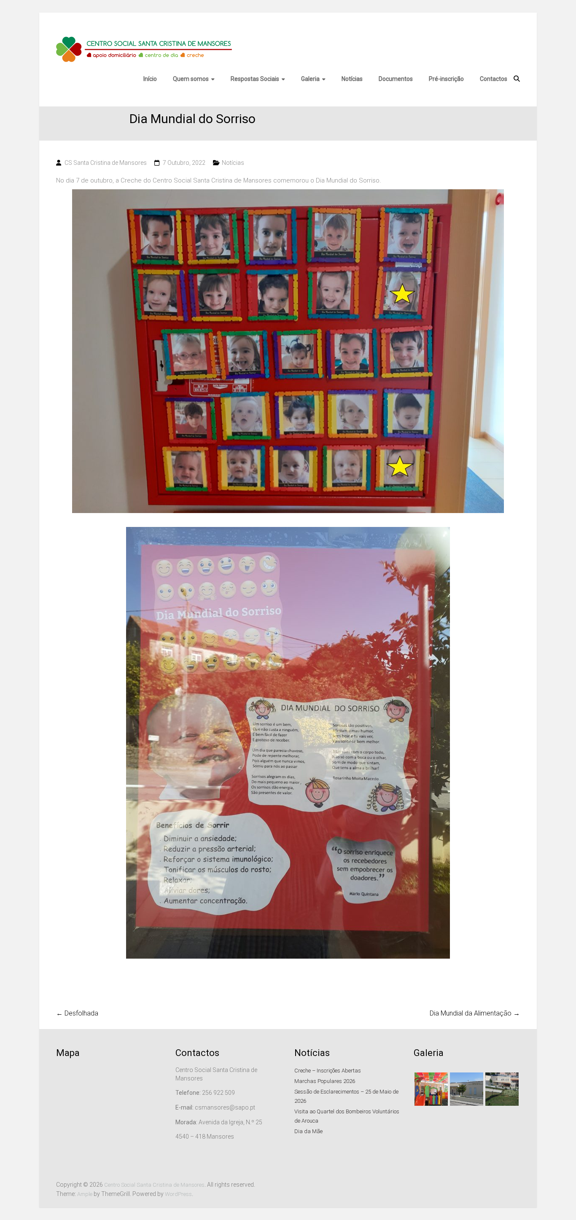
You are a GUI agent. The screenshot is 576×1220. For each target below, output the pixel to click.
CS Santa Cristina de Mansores (106, 162)
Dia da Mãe (308, 1131)
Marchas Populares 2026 (324, 1081)
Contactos (494, 78)
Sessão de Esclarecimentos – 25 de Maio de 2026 (346, 1096)
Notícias (352, 78)
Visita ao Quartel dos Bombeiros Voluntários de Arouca (346, 1116)
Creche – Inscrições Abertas (327, 1070)
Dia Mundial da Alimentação (475, 1013)
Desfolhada (77, 1013)
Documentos (396, 78)
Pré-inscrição (447, 78)
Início (150, 78)
